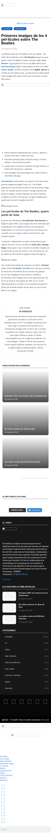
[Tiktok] (14, 701)
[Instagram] (21, 701)
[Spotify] (45, 701)
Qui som (6, 579)
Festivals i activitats (27, 675)
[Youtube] (29, 701)
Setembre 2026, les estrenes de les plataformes (25, 396)
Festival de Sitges (7, 763)
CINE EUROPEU (20, 29)
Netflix (2, 768)
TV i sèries (4, 766)
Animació (27, 688)
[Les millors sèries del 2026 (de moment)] (25, 453)
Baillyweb (45, 720)
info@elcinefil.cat (20, 574)
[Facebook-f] (37, 701)
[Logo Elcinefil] (8, 10)
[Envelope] (25, 708)
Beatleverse (20, 230)
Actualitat (7, 29)
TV (27, 643)
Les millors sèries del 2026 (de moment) (22, 462)
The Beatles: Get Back (21, 268)
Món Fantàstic (27, 656)
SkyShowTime (5, 770)
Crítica (27, 649)
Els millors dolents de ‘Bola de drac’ (19, 429)
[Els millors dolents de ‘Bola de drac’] (25, 420)
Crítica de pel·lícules (27, 662)
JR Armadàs (25, 311)
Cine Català (27, 669)
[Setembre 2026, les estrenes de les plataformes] (25, 387)
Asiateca (3, 778)
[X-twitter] (6, 701)
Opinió (27, 682)
